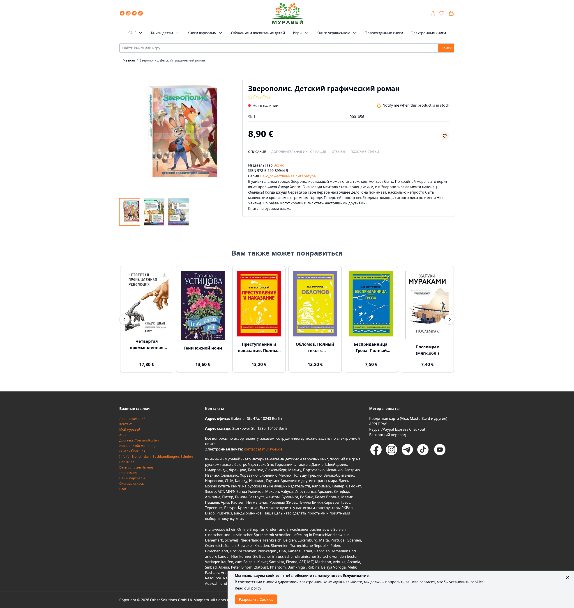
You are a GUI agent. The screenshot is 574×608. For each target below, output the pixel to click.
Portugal (338, 540)
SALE (132, 32)
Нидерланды (216, 469)
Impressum (128, 473)
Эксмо (279, 165)
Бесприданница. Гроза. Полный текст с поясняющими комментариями (371, 347)
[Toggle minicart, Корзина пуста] (451, 13)
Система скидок (131, 483)
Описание (257, 151)
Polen (335, 545)
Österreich (214, 545)
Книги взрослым (202, 32)
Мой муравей (129, 429)
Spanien (354, 540)
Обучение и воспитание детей (258, 32)
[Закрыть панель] (567, 577)
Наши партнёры (132, 478)
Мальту (294, 469)
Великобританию (338, 475)
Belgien (289, 540)
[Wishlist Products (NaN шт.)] (442, 13)
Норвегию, (214, 480)
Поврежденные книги (384, 32)
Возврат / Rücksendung (137, 445)
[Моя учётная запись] (433, 13)
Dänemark (214, 540)
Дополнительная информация (298, 151)
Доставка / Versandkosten (139, 440)
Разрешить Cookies (256, 599)
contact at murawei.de (262, 449)
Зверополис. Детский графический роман (172, 60)
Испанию (334, 469)
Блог (122, 489)
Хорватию (249, 475)
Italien (230, 545)
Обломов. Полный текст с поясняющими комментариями (315, 347)
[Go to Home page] (287, 13)
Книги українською (333, 32)
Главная (128, 60)
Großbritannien (243, 551)
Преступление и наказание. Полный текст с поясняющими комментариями (259, 347)
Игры (297, 32)
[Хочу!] (444, 135)
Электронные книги (428, 32)
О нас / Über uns (132, 451)
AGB (122, 435)
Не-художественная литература (288, 176)
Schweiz (232, 540)
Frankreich (272, 540)
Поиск (446, 48)
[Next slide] (450, 319)
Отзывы (338, 151)
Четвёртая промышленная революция (147, 344)
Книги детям (162, 32)
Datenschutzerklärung (136, 467)
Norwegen (267, 551)
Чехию (285, 475)
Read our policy (248, 588)
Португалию (314, 469)
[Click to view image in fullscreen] (176, 136)
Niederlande (250, 540)
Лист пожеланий (132, 418)
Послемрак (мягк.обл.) (427, 350)
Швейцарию (336, 464)
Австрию (352, 469)
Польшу (300, 475)
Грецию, (315, 475)
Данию (317, 464)
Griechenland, (217, 551)
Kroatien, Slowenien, (272, 545)
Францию (237, 469)
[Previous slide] (124, 319)
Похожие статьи (364, 151)
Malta (324, 540)
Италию (212, 475)
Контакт (125, 424)
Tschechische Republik (309, 545)
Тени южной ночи (203, 348)
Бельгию (255, 469)
